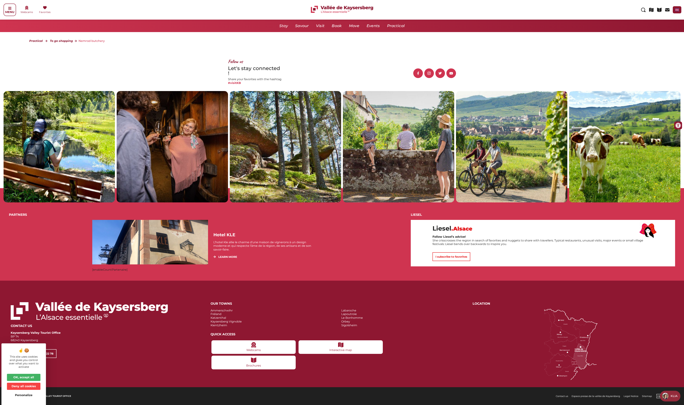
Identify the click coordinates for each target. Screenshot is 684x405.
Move (354, 26)
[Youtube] (451, 73)
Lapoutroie (349, 314)
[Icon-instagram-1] (429, 73)
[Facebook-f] (418, 73)
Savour (302, 26)
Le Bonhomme (352, 317)
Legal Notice (631, 396)
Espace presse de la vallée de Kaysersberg (596, 396)
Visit (320, 26)
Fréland (216, 314)
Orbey (345, 321)
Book (337, 26)
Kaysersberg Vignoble (226, 321)
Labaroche (348, 310)
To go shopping (61, 41)
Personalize (23, 395)
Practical (396, 26)
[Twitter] (440, 73)
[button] (225, 257)
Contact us (562, 396)
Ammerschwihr (222, 310)
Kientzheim (219, 325)
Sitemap (647, 396)
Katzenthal (218, 317)
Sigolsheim (349, 325)
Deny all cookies (24, 386)
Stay (283, 26)
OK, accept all (23, 377)
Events (373, 26)
